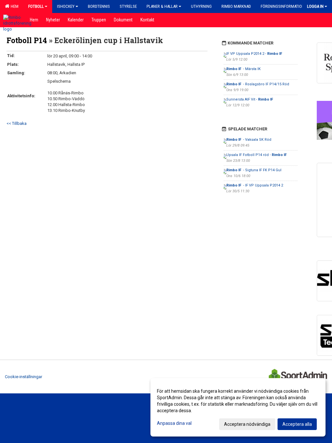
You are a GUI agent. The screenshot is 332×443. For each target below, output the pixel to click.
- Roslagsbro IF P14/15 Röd (257, 84)
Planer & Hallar (162, 6)
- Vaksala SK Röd (248, 140)
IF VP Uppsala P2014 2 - (254, 54)
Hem (13, 6)
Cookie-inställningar (23, 376)
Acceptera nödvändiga (247, 424)
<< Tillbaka (16, 123)
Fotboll (36, 6)
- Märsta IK (243, 69)
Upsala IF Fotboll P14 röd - (257, 155)
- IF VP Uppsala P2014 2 (254, 185)
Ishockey (66, 6)
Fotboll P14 (26, 40)
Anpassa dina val (174, 423)
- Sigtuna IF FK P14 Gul (253, 170)
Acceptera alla (297, 424)
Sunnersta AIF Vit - (250, 99)
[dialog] (238, 407)
